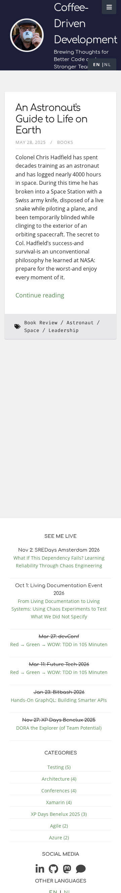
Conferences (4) (58, 790)
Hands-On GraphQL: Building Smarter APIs (59, 700)
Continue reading (39, 295)
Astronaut (80, 323)
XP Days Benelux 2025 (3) (59, 814)
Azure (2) (59, 837)
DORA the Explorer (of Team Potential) (59, 728)
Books (65, 142)
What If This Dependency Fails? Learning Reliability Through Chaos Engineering (59, 562)
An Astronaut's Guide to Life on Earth (51, 119)
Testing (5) (59, 767)
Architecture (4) (59, 779)
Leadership (63, 330)
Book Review (40, 323)
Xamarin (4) (59, 802)
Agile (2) (59, 826)
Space (31, 330)
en (96, 64)
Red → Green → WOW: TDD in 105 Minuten (59, 644)
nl (107, 64)
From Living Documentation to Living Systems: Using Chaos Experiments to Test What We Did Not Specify (59, 609)
